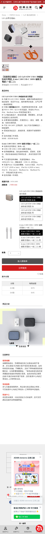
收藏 (41, 274)
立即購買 (22, 268)
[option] (22, 41)
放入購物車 (23, 261)
